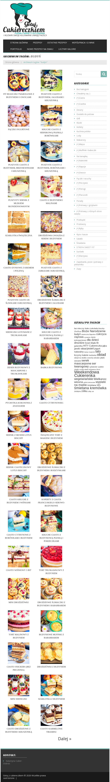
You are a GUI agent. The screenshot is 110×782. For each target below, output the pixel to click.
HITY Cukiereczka (92, 345)
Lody (78, 135)
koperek (92, 352)
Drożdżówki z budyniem (51, 667)
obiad (101, 355)
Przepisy (37, 42)
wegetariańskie (83, 378)
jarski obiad (80, 348)
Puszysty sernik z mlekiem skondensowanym (18, 203)
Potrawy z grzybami (88, 205)
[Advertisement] (92, 298)
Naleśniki (83, 160)
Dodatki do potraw (85, 114)
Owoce (82, 172)
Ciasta (82, 97)
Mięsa (82, 144)
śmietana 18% (94, 385)
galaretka (78, 346)
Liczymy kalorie (67, 49)
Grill (78, 118)
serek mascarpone (82, 362)
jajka (104, 346)
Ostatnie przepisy (57, 42)
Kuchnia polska (83, 131)
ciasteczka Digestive (88, 334)
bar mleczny (79, 328)
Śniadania (80, 243)
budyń (77, 334)
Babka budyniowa (51, 367)
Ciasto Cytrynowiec (51, 403)
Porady (79, 201)
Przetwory (81, 224)
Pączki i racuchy (83, 178)
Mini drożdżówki (19, 602)
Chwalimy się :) (83, 93)
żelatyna (77, 391)
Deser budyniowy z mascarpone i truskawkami (18, 370)
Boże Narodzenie (94, 331)
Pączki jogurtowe (18, 129)
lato (98, 351)
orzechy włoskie (93, 358)
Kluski (79, 122)
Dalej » (64, 738)
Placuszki (83, 195)
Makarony (81, 140)
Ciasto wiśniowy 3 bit (18, 570)
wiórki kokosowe (89, 382)
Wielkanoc (100, 378)
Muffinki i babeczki (87, 150)
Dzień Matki (90, 343)
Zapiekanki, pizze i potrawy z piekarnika (88, 263)
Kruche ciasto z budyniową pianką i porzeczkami (51, 538)
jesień (90, 348)
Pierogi (82, 189)
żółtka (84, 391)
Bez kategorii (82, 89)
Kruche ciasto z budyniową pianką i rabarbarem (51, 335)
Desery (79, 110)
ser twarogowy (85, 365)
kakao (86, 352)
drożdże (79, 342)
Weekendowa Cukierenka (86, 374)
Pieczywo (83, 183)
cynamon (87, 337)
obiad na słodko (80, 358)
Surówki (80, 251)
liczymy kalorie (81, 355)
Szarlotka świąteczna (18, 235)
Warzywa (83, 256)
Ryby (81, 228)
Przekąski (80, 219)
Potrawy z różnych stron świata (88, 212)
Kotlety (79, 127)
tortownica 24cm (94, 369)
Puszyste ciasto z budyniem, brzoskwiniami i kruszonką (18, 168)
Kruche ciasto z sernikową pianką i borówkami (51, 132)
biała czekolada (91, 328)
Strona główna (19, 42)
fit (98, 342)
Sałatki (79, 238)
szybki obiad (83, 369)
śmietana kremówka (90, 388)
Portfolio (16, 49)
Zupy (78, 268)
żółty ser (91, 391)
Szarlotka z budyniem (51, 699)
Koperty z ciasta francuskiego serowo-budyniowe (51, 502)
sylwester (93, 367)
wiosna (78, 381)
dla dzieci (93, 339)
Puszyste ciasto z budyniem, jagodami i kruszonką (51, 97)
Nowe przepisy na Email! (40, 49)
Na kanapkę (82, 156)
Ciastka (82, 103)
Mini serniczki (18, 699)
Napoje (82, 166)
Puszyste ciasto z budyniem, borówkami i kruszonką (51, 168)
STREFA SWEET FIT (85, 247)
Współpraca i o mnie (83, 42)
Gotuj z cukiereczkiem (13, 775)
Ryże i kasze (82, 234)
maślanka (92, 355)
